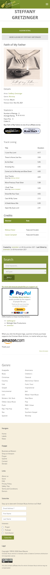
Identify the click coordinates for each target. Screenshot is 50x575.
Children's (28, 374)
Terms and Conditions (10, 489)
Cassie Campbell (16, 189)
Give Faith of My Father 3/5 (20, 115)
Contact (5, 461)
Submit (4, 459)
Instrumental (6, 391)
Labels (4, 436)
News (4, 439)
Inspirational (29, 388)
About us (5, 476)
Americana (29, 370)
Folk (3, 384)
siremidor (15, 247)
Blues (4, 374)
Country (5, 381)
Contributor (9, 533)
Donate (4, 464)
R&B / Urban (29, 405)
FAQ (3, 481)
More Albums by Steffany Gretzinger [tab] (25, 37)
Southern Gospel (31, 412)
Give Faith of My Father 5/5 (24, 115)
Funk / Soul (29, 384)
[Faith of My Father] (23, 67)
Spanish (5, 416)
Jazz (26, 391)
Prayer (4, 456)
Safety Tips (6, 486)
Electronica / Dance (32, 381)
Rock (27, 409)
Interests (5, 523)
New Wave (29, 398)
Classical (28, 377)
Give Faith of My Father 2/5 (18, 115)
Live (3, 395)
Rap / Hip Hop (7, 409)
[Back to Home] (10, 4)
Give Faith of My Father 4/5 (22, 115)
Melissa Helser (15, 178)
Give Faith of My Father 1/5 (17, 115)
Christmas (5, 377)
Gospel (4, 388)
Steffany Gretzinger (15, 93)
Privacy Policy (7, 484)
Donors (4, 491)
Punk (4, 405)
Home (4, 434)
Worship (12, 96)
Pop (26, 402)
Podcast (8, 530)
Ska (3, 412)
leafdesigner (11, 321)
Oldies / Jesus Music (9, 402)
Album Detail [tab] (25, 30)
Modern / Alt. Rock (8, 398)
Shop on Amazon (8, 454)
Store (4, 479)
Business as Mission (9, 451)
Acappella (5, 370)
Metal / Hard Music (32, 395)
